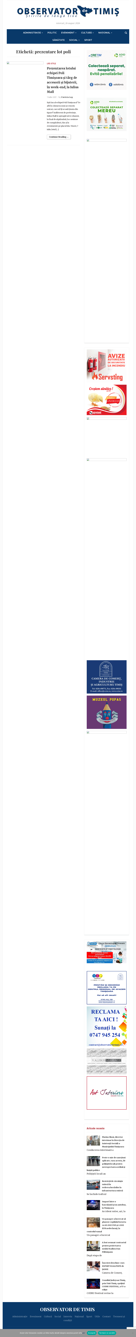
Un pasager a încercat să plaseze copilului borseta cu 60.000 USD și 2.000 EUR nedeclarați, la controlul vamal (106, 1225)
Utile (97, 1316)
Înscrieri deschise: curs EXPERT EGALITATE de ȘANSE (113, 1266)
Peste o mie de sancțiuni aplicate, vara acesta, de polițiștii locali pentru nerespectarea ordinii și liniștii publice (106, 1163)
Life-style (51, 64)
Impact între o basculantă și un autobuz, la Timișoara (114, 1204)
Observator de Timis (67, 1309)
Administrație (32, 32)
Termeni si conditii (107, 1333)
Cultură (86, 32)
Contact (106, 1316)
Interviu (67, 1316)
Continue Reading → (59, 137)
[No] (132, 1333)
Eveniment (68, 32)
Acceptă (91, 1333)
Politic (52, 32)
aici (83, 1333)
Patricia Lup (67, 97)
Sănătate (58, 40)
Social (73, 40)
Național (104, 32)
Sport (88, 40)
